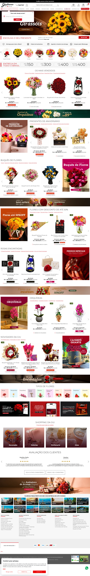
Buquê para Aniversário (46, 124)
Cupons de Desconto (60, 525)
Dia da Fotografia (41, 521)
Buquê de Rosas (77, 529)
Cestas (27, 8)
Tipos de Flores (45, 8)
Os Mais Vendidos (45, 70)
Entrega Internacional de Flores (81, 526)
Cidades (52, 8)
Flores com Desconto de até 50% (49, 209)
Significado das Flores (78, 519)
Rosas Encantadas (60, 244)
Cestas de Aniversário (35, 124)
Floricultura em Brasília (69, 510)
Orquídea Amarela (43, 300)
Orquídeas (72, 58)
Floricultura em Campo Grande (56, 510)
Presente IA (76, 518)
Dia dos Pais (40, 518)
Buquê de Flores (83, 58)
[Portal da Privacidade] (75, 557)
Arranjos (37, 8)
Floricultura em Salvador (31, 502)
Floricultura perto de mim (79, 521)
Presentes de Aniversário (59, 73)
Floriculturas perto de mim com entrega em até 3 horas (45, 496)
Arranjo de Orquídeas (40, 332)
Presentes (22, 8)
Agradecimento (51, 195)
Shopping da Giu (75, 8)
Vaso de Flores (35, 106)
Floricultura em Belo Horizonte (81, 510)
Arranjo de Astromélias (80, 244)
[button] (88, 23)
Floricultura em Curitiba (44, 510)
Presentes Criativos (51, 283)
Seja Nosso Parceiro (60, 522)
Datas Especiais (59, 8)
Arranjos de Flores (39, 73)
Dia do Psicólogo (41, 522)
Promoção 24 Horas (35, 212)
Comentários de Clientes (61, 526)
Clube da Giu (67, 8)
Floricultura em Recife (56, 502)
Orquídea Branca (34, 300)
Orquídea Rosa (59, 300)
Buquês (32, 8)
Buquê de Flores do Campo (40, 244)
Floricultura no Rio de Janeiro (45, 502)
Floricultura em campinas (81, 502)
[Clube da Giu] (45, 493)
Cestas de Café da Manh (79, 527)
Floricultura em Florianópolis (31, 510)
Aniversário (50, 58)
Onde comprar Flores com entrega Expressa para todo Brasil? (80, 523)
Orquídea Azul (51, 300)
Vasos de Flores (80, 332)
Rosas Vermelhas (33, 162)
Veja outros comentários (35, 472)
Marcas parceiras (59, 524)
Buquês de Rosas (40, 58)
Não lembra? (43, 39)
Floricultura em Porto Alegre (69, 502)
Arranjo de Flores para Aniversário (61, 124)
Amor (79, 106)
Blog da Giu (58, 521)
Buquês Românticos (80, 156)
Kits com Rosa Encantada (40, 251)
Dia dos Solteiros (41, 519)
